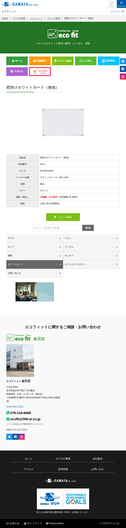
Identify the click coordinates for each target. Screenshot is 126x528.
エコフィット (36, 18)
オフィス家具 (53, 18)
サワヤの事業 (18, 18)
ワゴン (68, 238)
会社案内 (97, 458)
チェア (11, 247)
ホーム (28, 458)
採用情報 (63, 469)
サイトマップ (34, 523)
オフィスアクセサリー (75, 264)
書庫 (10, 255)
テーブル (69, 247)
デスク (11, 238)
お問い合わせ (14, 273)
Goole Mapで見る (15, 406)
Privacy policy (56, 523)
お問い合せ (121, 6)
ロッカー (69, 255)
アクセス (28, 469)
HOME (5, 18)
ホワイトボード (15, 264)
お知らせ (14, 523)
